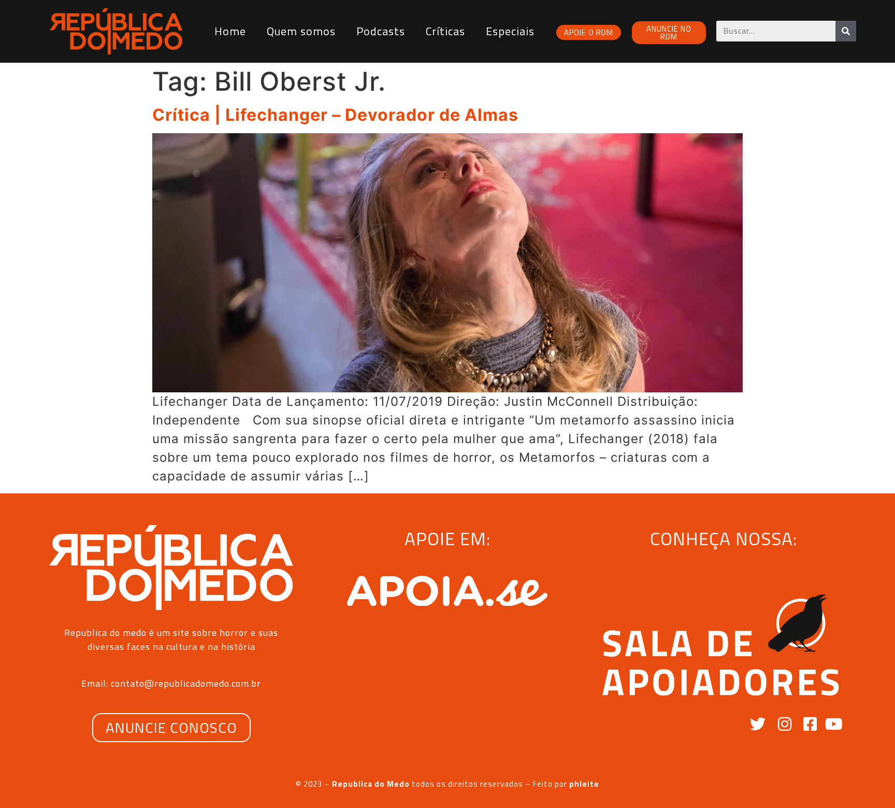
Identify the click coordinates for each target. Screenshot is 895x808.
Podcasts (380, 31)
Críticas (445, 31)
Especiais (510, 31)
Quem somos (301, 31)
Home (230, 31)
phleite (584, 784)
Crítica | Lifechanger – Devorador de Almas (335, 115)
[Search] (845, 31)
